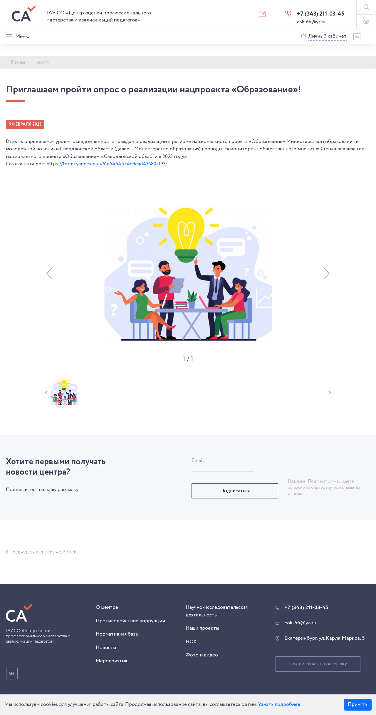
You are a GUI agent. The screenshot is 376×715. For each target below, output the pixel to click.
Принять (357, 704)
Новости (41, 62)
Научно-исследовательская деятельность (217, 611)
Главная (18, 62)
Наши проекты (202, 628)
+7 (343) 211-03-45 (321, 14)
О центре (107, 607)
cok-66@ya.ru (311, 22)
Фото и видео (202, 655)
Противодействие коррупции (130, 621)
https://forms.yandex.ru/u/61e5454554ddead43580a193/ (106, 164)
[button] (49, 273)
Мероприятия (111, 661)
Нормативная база (117, 634)
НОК (191, 642)
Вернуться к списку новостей (44, 552)
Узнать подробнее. (279, 704)
